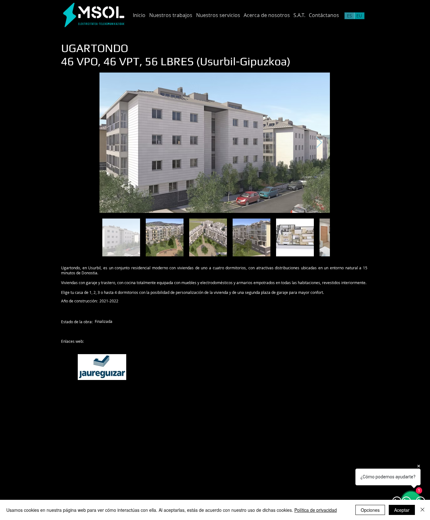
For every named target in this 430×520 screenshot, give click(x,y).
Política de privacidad (315, 510)
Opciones (370, 510)
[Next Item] (319, 143)
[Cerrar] (422, 510)
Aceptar (402, 510)
